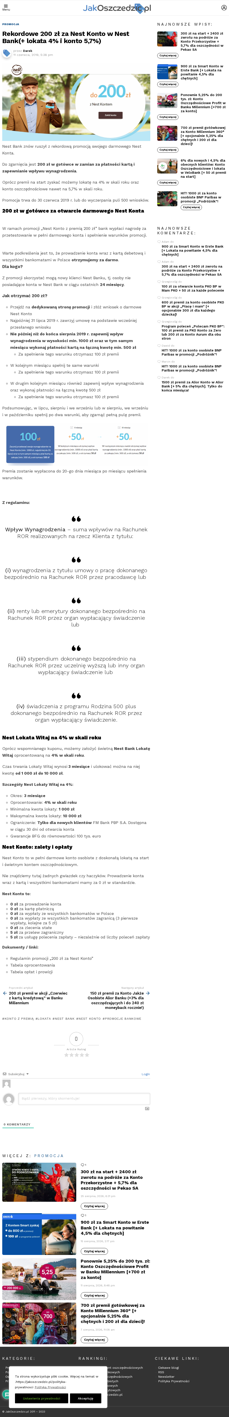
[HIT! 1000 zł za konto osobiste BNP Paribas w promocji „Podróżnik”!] (167, 199)
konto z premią (19, 1018)
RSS (161, 1372)
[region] (58, 1387)
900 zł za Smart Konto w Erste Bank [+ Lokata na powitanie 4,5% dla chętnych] (115, 1227)
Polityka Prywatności (50, 1387)
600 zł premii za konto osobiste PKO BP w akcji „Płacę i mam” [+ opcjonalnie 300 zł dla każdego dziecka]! (193, 308)
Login (145, 1074)
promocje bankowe (123, 1018)
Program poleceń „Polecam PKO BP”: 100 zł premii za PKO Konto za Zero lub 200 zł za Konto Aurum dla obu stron (193, 332)
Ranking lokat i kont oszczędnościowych (112, 1367)
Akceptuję (85, 1398)
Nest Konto (89, 1018)
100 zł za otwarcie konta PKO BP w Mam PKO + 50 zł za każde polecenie (193, 288)
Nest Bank (64, 1018)
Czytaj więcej (94, 1206)
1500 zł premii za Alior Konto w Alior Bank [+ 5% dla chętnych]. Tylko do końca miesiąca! (192, 386)
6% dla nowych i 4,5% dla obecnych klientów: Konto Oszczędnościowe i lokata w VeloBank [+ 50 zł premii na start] (203, 168)
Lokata (44, 1018)
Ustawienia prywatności (41, 1398)
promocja (49, 1155)
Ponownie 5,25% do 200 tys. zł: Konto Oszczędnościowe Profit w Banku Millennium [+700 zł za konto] (115, 1269)
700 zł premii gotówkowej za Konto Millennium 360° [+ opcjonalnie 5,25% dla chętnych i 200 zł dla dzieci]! (113, 1313)
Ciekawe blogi (168, 1367)
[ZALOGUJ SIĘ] (224, 7)
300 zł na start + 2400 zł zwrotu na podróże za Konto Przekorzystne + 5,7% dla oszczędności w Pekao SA (112, 1180)
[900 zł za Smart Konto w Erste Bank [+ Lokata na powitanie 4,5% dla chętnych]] (39, 1234)
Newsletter (166, 1376)
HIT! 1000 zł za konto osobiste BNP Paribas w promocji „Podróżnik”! (201, 197)
